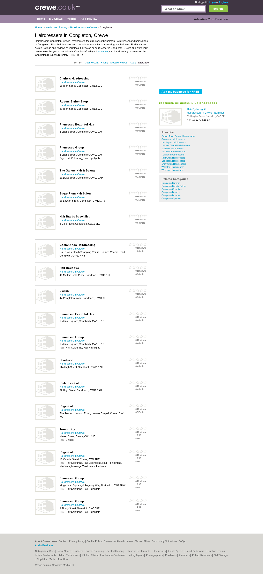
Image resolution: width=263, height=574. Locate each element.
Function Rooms (215, 551)
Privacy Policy (77, 541)
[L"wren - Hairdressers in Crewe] (45, 303)
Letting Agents (136, 555)
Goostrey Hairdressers (173, 139)
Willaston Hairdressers (172, 167)
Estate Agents (176, 551)
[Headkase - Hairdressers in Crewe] (45, 372)
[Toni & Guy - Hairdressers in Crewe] (45, 441)
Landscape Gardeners (113, 555)
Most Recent (91, 62)
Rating (104, 62)
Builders (79, 551)
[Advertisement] (193, 55)
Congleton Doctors (170, 195)
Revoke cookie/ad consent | (119, 541)
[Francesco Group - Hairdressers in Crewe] (45, 160)
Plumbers (184, 555)
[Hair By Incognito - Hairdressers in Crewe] (170, 124)
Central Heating (115, 551)
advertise (103, 51)
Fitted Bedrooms (195, 551)
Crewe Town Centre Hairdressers (178, 136)
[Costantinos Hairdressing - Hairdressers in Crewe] (45, 257)
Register (223, 2)
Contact (63, 541)
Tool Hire (63, 559)
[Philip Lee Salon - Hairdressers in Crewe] (45, 395)
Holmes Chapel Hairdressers (175, 145)
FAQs (182, 541)
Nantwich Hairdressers (173, 154)
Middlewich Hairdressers (173, 151)
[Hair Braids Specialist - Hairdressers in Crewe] (45, 229)
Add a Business (44, 545)
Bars (52, 551)
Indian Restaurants (46, 555)
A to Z (133, 62)
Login (212, 2)
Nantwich (219, 112)
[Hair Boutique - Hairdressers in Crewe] (45, 280)
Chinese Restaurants (139, 551)
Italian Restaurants (69, 555)
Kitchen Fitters (90, 555)
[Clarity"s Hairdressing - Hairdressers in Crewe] (45, 91)
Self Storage (221, 555)
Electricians (159, 551)
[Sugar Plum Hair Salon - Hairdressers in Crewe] (45, 206)
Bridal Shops (64, 551)
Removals (206, 555)
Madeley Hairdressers (172, 148)
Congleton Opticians (171, 198)
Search (218, 8)
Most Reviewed (119, 62)
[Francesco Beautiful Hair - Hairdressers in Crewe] (45, 137)
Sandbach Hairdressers (173, 161)
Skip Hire (42, 559)
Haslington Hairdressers (173, 142)
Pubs (195, 555)
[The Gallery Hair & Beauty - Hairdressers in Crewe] (45, 183)
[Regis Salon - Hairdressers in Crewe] (45, 418)
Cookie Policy (94, 541)
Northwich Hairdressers (173, 157)
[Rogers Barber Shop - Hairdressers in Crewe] (45, 114)
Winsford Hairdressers (172, 170)
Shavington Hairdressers (173, 164)
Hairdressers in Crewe (200, 112)
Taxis (53, 559)
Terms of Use (142, 541)
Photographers (154, 555)
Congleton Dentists (170, 192)
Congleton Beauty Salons (174, 186)
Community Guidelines (164, 541)
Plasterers (171, 555)
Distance (143, 62)
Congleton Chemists (171, 189)
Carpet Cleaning (95, 551)
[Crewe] (57, 9)
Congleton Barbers (170, 183)
